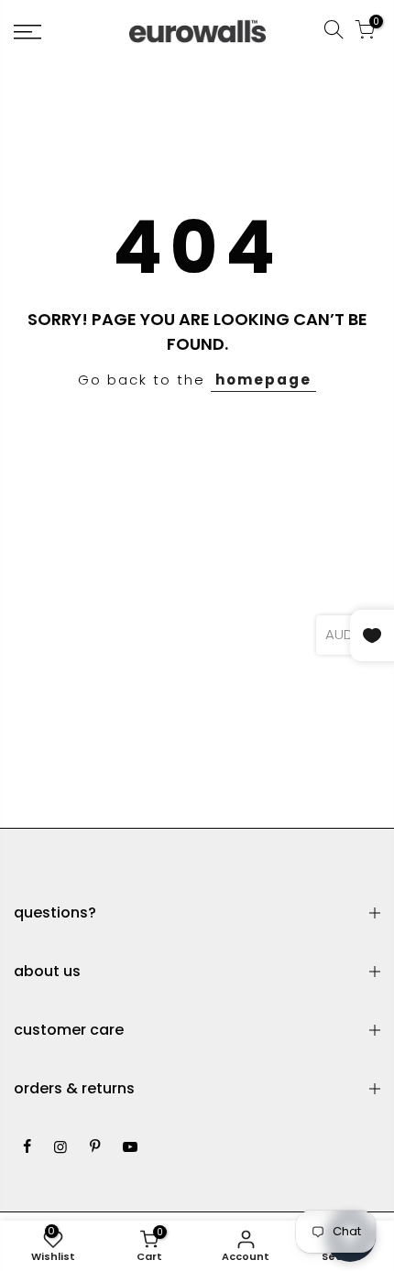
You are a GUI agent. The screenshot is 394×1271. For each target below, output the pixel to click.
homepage (263, 379)
